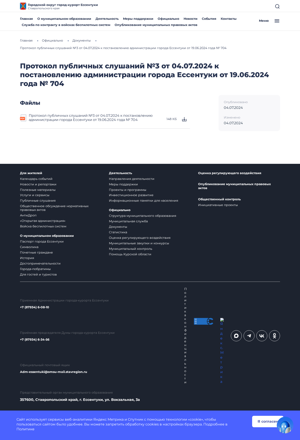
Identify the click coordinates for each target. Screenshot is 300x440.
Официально (168, 19)
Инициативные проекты (218, 205)
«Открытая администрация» (42, 221)
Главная (26, 19)
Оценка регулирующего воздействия (139, 238)
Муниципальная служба (128, 221)
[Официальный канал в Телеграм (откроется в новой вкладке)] (249, 335)
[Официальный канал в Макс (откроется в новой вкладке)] (236, 335)
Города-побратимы (35, 269)
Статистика (118, 232)
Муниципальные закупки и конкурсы (139, 243)
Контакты (229, 19)
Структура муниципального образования (142, 216)
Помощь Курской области (130, 254)
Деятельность (107, 19)
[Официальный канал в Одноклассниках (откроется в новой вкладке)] (274, 335)
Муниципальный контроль (130, 249)
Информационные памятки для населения (143, 201)
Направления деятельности (131, 179)
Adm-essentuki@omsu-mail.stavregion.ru (53, 372)
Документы (118, 227)
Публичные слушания (38, 201)
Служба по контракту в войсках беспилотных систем (66, 25)
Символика (29, 247)
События (209, 19)
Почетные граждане (36, 252)
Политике (25, 429)
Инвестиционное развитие (131, 195)
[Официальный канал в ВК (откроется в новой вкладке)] (261, 335)
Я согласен (268, 421)
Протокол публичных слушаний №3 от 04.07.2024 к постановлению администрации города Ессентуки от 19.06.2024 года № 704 (91, 117)
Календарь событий (36, 179)
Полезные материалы (38, 190)
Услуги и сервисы (34, 195)
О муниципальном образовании (64, 19)
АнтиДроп (28, 215)
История (27, 258)
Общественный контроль (219, 199)
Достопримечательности (40, 263)
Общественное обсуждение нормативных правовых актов (54, 208)
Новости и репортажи (38, 184)
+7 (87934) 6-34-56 (34, 339)
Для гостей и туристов (38, 274)
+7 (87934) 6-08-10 (34, 307)
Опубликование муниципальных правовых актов (156, 25)
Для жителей (31, 173)
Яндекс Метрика (108, 419)
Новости (190, 19)
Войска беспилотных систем (43, 226)
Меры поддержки (138, 19)
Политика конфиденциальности (185, 335)
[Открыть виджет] (285, 425)
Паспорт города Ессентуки (42, 241)
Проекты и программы (127, 190)
